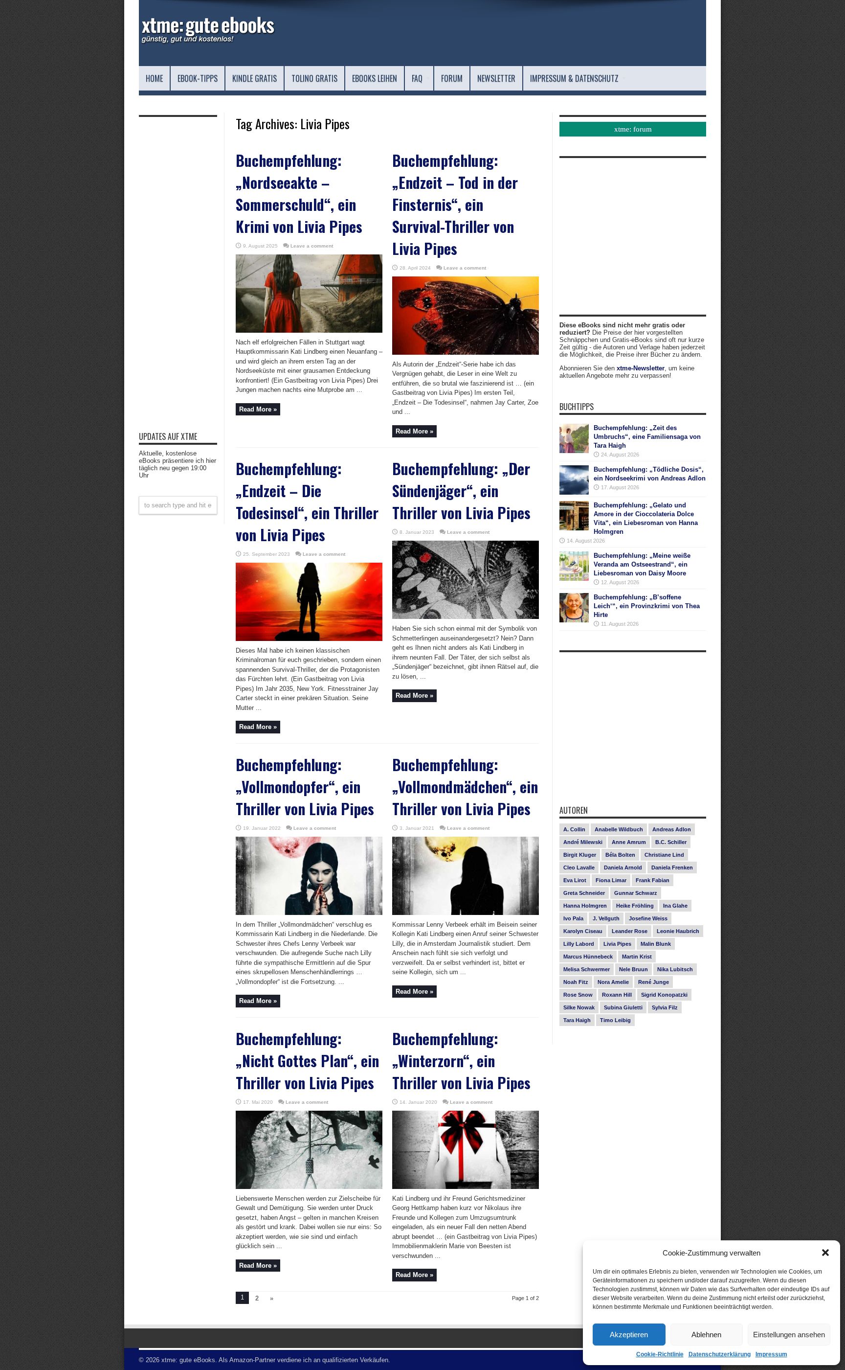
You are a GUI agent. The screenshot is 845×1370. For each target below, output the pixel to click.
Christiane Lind (664, 855)
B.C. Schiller (671, 842)
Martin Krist (637, 956)
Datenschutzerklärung (720, 1354)
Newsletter (496, 78)
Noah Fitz (575, 982)
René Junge (653, 982)
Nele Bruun (633, 969)
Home (154, 78)
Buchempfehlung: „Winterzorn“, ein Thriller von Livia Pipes (461, 1061)
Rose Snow (578, 995)
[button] (825, 1252)
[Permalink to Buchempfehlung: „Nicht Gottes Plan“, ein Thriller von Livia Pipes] (309, 1186)
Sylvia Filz (665, 1007)
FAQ (417, 78)
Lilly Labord (578, 944)
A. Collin (574, 829)
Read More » (258, 409)
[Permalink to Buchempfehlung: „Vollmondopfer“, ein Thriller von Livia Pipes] (309, 912)
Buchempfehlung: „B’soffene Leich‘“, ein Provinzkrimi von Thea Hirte (647, 606)
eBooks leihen (374, 78)
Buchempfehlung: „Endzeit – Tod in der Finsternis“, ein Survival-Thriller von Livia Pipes (455, 204)
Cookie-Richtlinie (660, 1354)
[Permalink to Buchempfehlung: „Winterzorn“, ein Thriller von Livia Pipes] (465, 1186)
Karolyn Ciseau (582, 931)
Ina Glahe (675, 906)
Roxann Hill (617, 995)
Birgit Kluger (579, 855)
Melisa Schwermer (586, 969)
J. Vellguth (606, 918)
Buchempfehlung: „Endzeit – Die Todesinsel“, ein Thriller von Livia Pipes (307, 501)
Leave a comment (311, 246)
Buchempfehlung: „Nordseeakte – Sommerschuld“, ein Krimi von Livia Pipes (299, 193)
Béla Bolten (620, 855)
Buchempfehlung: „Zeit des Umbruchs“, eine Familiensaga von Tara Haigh (647, 436)
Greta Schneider (584, 893)
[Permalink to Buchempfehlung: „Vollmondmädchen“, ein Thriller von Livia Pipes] (465, 912)
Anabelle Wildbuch (619, 829)
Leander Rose (629, 931)
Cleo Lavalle (579, 867)
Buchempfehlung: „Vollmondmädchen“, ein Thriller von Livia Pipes (465, 787)
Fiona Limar (611, 880)
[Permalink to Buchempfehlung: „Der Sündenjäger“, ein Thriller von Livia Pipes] (465, 616)
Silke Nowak (579, 1007)
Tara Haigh (577, 1020)
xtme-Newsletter (641, 368)
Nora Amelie (613, 982)
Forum (452, 78)
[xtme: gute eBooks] (207, 41)
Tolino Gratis (314, 78)
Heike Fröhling (635, 906)
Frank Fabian (652, 880)
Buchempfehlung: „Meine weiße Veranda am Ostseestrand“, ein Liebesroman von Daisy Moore (642, 564)
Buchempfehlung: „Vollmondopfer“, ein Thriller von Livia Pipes (305, 787)
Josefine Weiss (648, 918)
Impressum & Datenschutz (574, 78)
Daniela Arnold (623, 867)
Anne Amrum (629, 842)
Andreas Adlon (671, 829)
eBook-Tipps (198, 78)
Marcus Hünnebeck (588, 956)
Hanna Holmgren (585, 906)
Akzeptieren (629, 1334)
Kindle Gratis (254, 78)
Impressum (771, 1354)
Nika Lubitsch (675, 969)
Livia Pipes (617, 944)
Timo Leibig (615, 1020)
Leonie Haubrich (678, 931)
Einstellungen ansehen (789, 1334)
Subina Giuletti (623, 1007)
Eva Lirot (574, 880)
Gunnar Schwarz (635, 893)
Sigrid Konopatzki (664, 995)
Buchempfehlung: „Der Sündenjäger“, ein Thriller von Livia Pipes (461, 490)
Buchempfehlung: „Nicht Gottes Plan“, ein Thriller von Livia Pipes (307, 1061)
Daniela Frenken (672, 867)
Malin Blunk (656, 944)
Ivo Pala (573, 918)
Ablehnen (706, 1334)
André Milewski (582, 842)
